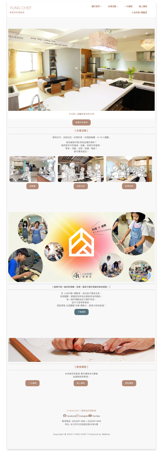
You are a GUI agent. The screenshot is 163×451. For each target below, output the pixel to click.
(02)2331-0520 (94, 421)
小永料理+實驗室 (139, 12)
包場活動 (112, 6)
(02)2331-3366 (78, 421)
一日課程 (128, 6)
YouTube (96, 416)
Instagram (83, 416)
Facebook (71, 416)
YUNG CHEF (21, 7)
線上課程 (143, 6)
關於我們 (96, 6)
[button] (11, 74)
